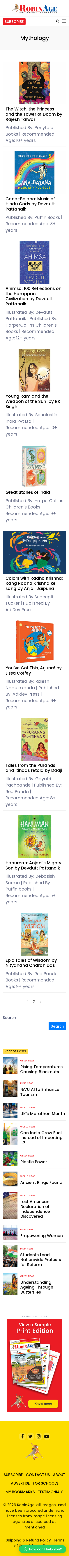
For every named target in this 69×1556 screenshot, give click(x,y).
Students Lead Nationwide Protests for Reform (40, 1260)
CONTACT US (38, 1474)
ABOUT (59, 1474)
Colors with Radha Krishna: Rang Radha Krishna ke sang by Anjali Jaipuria (34, 583)
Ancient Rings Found (41, 1182)
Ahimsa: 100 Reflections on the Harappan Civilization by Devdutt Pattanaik (33, 296)
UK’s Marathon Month (42, 1114)
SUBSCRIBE (14, 21)
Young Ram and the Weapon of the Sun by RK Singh (33, 401)
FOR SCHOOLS (45, 1483)
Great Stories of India (28, 492)
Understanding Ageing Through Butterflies (36, 1287)
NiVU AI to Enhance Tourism (39, 1092)
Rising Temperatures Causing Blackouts (41, 1069)
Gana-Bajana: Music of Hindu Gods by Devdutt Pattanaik (30, 204)
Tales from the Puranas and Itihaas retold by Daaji (34, 768)
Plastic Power (33, 1162)
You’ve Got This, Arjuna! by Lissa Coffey (34, 670)
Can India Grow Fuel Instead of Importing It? (41, 1138)
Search (9, 1017)
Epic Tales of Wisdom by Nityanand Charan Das (31, 962)
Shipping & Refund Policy (28, 1540)
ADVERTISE (20, 1483)
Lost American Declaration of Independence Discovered (35, 1209)
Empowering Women (41, 1236)
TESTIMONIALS (50, 1491)
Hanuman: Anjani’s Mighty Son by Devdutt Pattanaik (33, 865)
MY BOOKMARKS (20, 1491)
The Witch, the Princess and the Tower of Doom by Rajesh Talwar (34, 114)
